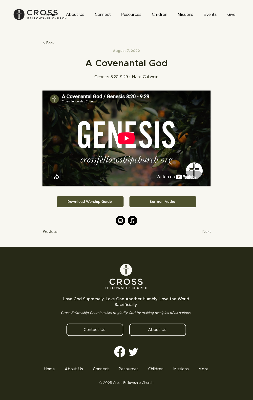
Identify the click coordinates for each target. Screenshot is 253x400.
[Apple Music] (132, 220)
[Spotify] (120, 220)
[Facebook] (119, 351)
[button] (131, 15)
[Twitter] (133, 351)
